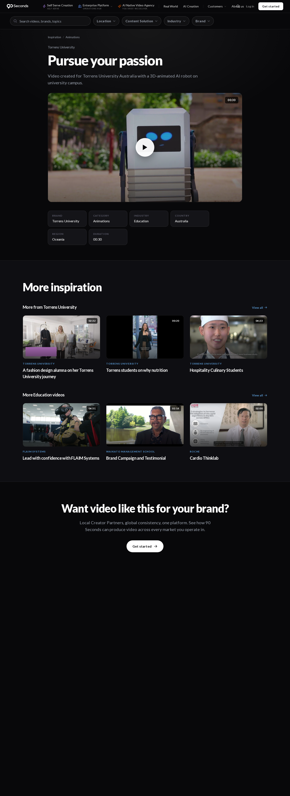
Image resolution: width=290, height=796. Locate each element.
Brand (201, 21)
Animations (73, 37)
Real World (170, 6)
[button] (145, 147)
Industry (174, 21)
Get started (270, 6)
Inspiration (54, 37)
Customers (215, 6)
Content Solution (139, 21)
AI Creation (191, 6)
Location (104, 21)
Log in (250, 6)
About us (238, 6)
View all (257, 307)
